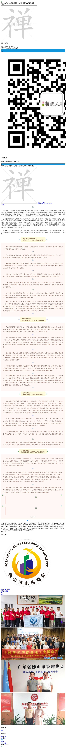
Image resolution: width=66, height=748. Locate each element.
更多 (2, 730)
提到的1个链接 (5, 745)
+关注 (2, 204)
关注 (2, 164)
